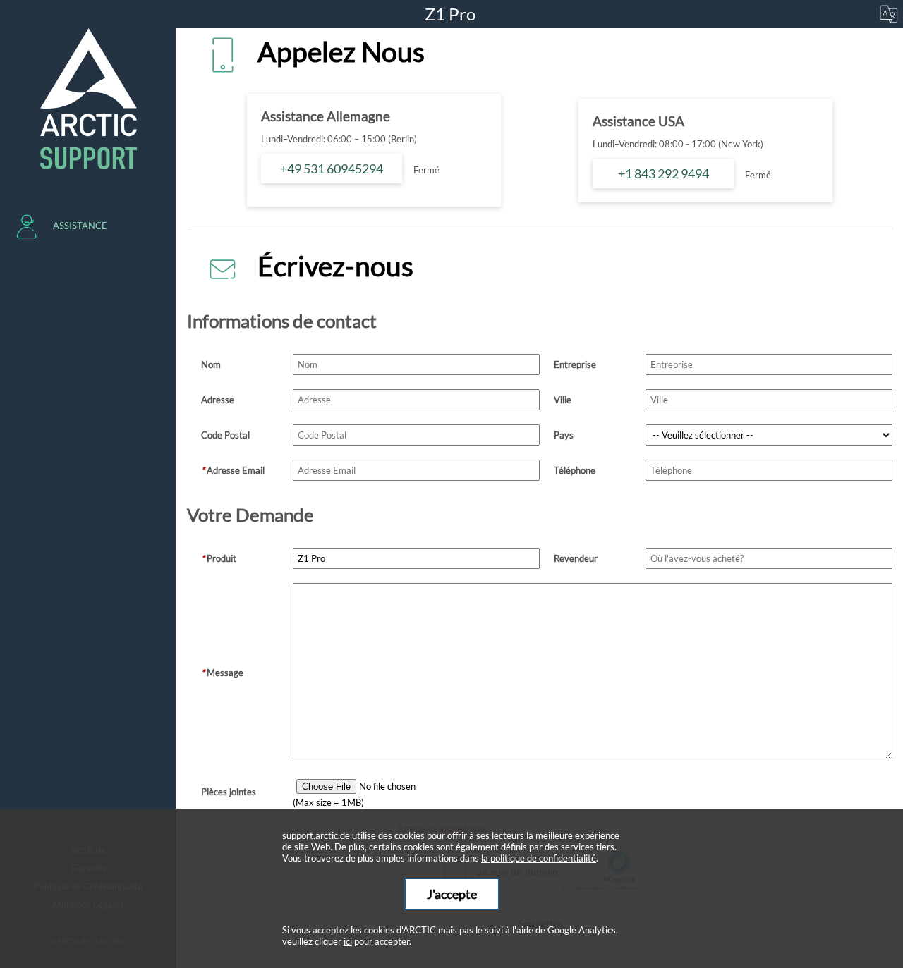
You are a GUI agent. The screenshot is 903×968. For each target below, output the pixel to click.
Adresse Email (233, 470)
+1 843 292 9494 (663, 173)
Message (222, 672)
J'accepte (452, 894)
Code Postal (225, 435)
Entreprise (575, 364)
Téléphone (574, 470)
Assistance (80, 225)
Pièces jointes (228, 791)
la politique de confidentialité (538, 858)
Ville (562, 399)
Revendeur (576, 558)
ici (348, 941)
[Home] (88, 98)
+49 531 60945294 (331, 168)
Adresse (217, 399)
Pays (564, 435)
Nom (211, 364)
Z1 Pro (452, 14)
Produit (218, 558)
